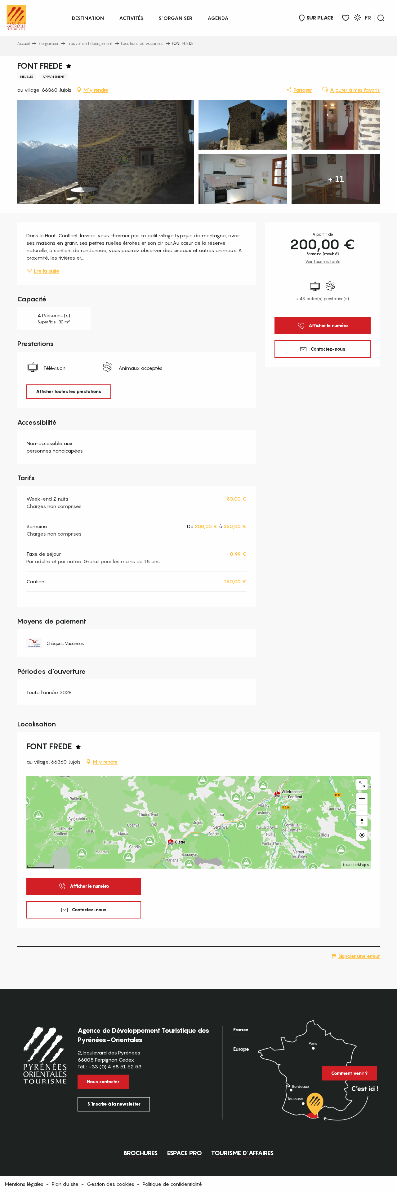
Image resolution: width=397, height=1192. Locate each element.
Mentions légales (24, 1184)
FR (368, 18)
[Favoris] (345, 18)
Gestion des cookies (110, 1184)
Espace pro (184, 1153)
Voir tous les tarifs (322, 261)
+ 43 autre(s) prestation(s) (322, 298)
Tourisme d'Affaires (242, 1153)
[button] (381, 18)
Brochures (140, 1153)
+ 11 (336, 179)
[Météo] (357, 18)
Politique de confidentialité (172, 1184)
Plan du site (65, 1184)
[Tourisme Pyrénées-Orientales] (16, 16)
